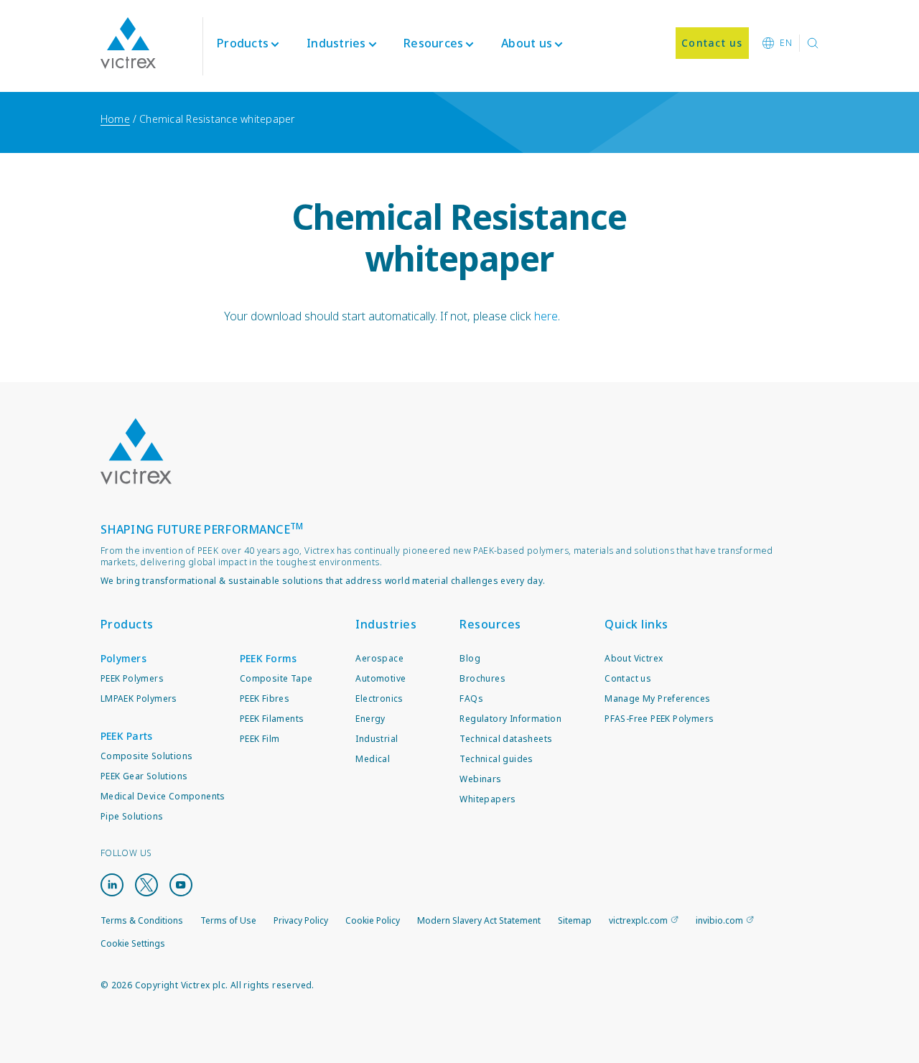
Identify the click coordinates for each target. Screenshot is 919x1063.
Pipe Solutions (132, 816)
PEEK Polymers (132, 678)
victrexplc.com (638, 920)
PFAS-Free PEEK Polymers (659, 718)
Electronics (379, 698)
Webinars (480, 779)
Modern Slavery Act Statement (479, 920)
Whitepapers (488, 799)
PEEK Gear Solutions (144, 776)
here (546, 316)
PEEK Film (260, 739)
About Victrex (634, 658)
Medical (372, 759)
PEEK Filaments (272, 718)
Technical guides (496, 759)
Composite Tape (276, 678)
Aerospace (379, 658)
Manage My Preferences (657, 698)
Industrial (376, 739)
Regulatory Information (510, 718)
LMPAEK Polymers (139, 698)
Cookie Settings (133, 944)
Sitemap (575, 920)
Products (243, 43)
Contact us (628, 678)
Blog (470, 658)
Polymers (123, 658)
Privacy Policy (301, 920)
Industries (385, 624)
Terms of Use (228, 920)
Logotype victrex (128, 43)
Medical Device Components (163, 796)
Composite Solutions (147, 756)
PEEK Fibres (264, 698)
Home (115, 119)
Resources (490, 624)
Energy (370, 718)
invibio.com (719, 920)
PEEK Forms (268, 658)
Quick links (636, 624)
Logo (136, 451)
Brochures (482, 678)
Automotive (380, 678)
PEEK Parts (127, 736)
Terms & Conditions (142, 920)
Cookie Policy (372, 920)
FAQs (471, 698)
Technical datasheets (506, 739)
